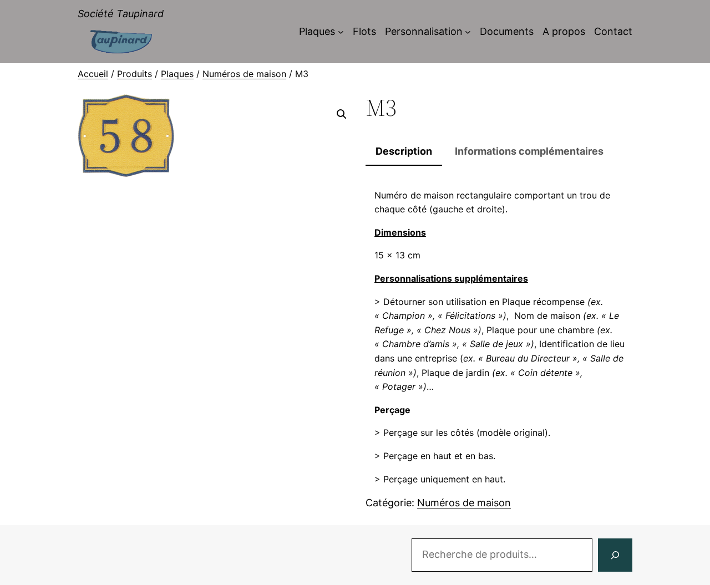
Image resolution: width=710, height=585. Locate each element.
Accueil (93, 73)
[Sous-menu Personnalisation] (468, 32)
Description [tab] (404, 151)
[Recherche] (615, 555)
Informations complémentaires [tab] (529, 151)
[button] (342, 114)
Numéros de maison (244, 73)
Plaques (177, 73)
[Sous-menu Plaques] (341, 32)
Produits (134, 73)
